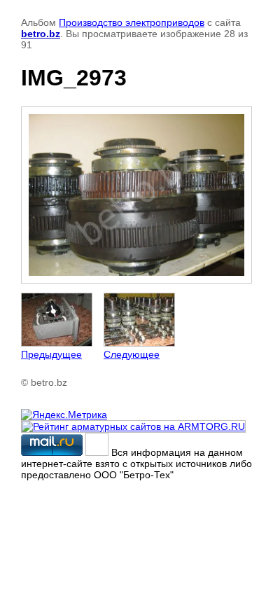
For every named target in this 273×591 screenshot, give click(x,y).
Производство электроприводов (131, 22)
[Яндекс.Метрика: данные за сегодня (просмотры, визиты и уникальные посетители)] (64, 414)
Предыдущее (51, 354)
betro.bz (40, 33)
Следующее (132, 354)
